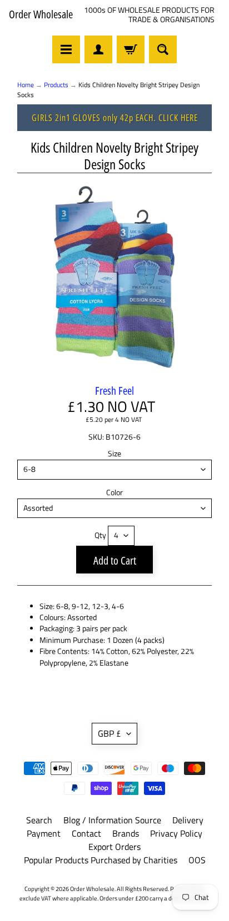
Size (114, 453)
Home (25, 84)
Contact (86, 833)
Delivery (187, 820)
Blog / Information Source (112, 820)
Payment (44, 833)
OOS (197, 860)
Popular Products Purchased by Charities (100, 860)
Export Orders (114, 846)
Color (114, 492)
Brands (125, 833)
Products (56, 84)
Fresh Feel (114, 390)
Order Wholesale (41, 14)
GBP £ (109, 733)
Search (39, 820)
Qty (100, 535)
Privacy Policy (176, 833)
